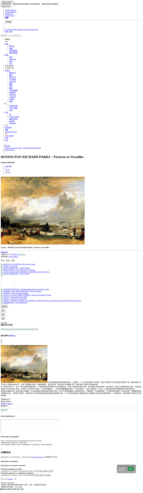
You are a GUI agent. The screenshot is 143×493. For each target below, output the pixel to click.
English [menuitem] (13, 29)
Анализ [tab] (7, 172)
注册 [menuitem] (10, 32)
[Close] (2, 412)
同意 (130, 468)
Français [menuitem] (25, 29)
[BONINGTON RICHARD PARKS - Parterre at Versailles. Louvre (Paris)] (43, 244)
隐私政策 (16, 489)
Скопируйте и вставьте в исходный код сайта (17, 471)
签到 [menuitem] (6, 32)
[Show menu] (14, 2)
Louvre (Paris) (13, 256)
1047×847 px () (17, 254)
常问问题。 (10, 487)
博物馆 (7, 40)
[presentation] (73, 174)
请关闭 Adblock (6, 404)
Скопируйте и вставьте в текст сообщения (16, 475)
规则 (4, 489)
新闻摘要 (8, 22)
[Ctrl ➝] (25, 289)
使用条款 (9, 489)
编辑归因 (4, 252)
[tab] (8, 166)
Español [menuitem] (19, 29)
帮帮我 (3, 487)
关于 (17, 487)
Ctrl (8, 260)
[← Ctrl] (15, 274)
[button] (10, 10)
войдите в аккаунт (37, 457)
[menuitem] (36, 29)
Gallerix (10, 479)
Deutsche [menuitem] (32, 29)
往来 (20, 487)
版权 (22, 489)
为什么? (12, 335)
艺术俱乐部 (10, 67)
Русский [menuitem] (8, 29)
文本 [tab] (7, 170)
